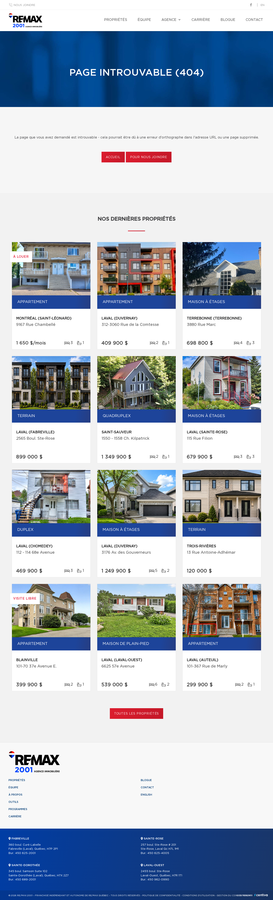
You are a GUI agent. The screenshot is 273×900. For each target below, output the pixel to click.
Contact (254, 20)
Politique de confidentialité (161, 895)
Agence (168, 20)
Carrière (201, 20)
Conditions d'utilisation (198, 895)
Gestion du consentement (234, 895)
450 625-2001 (25, 853)
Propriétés (115, 20)
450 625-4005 (158, 853)
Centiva (261, 895)
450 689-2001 (25, 879)
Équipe (144, 20)
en (262, 5)
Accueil (113, 157)
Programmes (18, 809)
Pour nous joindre (148, 157)
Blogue (228, 20)
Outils (13, 802)
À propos (15, 794)
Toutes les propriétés (136, 713)
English (146, 794)
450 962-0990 (158, 879)
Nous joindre (24, 5)
